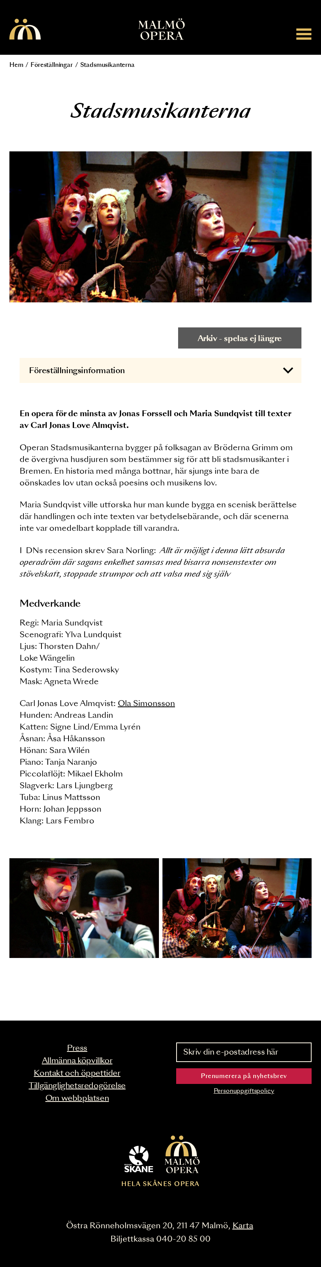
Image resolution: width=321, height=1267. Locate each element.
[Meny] (304, 34)
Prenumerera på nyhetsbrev (244, 1076)
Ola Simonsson (146, 704)
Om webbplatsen (77, 1098)
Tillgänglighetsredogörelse (77, 1086)
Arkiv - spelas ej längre (240, 339)
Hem (16, 65)
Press (77, 1048)
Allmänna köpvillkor (77, 1061)
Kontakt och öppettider (77, 1073)
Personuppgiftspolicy (244, 1091)
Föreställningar (52, 65)
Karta (243, 1226)
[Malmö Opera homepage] (25, 30)
